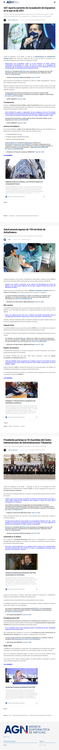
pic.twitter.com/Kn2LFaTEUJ (14, 611)
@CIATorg (36, 608)
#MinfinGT (29, 144)
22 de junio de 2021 (24, 20)
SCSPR (5, 745)
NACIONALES (37, 20)
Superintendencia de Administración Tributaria (27, 215)
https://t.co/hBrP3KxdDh (12, 74)
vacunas (23, 426)
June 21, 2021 (22, 99)
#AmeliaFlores (22, 295)
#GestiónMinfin (9, 142)
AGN (9, 239)
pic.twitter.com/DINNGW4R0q (14, 149)
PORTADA (43, 20)
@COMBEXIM (9, 94)
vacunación (16, 426)
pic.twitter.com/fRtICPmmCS (14, 509)
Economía (32, 20)
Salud (28, 239)
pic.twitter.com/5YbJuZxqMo (14, 96)
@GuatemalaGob (36, 147)
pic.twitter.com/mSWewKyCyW (22, 298)
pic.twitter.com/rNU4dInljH (20, 120)
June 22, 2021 (35, 77)
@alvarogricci (29, 142)
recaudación (12, 215)
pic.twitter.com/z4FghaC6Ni (37, 341)
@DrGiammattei (25, 71)
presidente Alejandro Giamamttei (20, 715)
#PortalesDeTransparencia (13, 144)
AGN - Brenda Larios (13, 20)
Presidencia (42, 450)
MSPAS (10, 426)
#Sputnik (22, 338)
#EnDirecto (8, 71)
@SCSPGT (45, 147)
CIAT (10, 715)
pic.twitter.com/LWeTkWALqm (31, 639)
